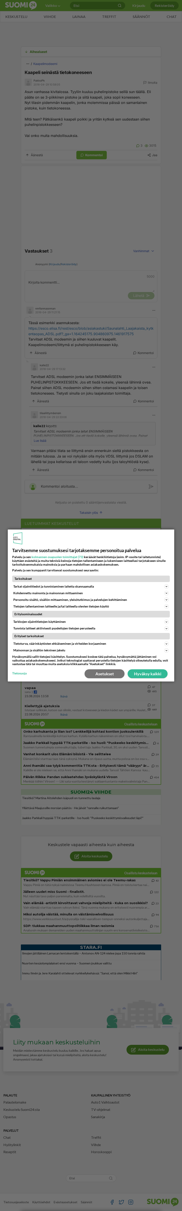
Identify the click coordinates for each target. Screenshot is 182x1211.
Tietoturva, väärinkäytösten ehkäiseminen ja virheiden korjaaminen (59, 643)
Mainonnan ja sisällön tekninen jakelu (39, 650)
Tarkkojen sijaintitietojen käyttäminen (39, 621)
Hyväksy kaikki (147, 673)
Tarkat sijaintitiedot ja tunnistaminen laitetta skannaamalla (53, 586)
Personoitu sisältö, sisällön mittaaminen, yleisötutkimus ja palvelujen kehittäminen (70, 600)
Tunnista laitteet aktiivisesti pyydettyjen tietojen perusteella (54, 628)
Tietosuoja (19, 673)
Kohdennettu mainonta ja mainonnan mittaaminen (48, 593)
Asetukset (104, 673)
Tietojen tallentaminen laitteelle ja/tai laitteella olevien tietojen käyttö (61, 606)
